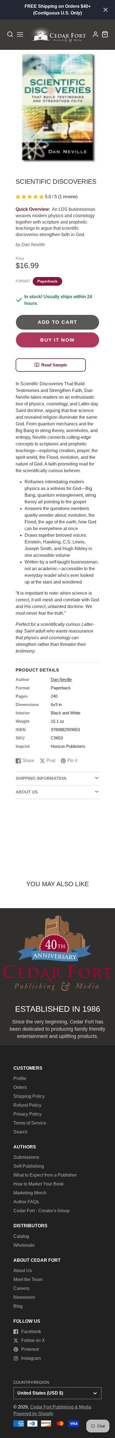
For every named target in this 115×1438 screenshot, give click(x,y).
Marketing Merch (29, 1192)
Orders (20, 1087)
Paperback (47, 281)
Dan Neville (33, 244)
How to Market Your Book (38, 1184)
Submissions (26, 1157)
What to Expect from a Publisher (45, 1175)
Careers (21, 1288)
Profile (19, 1078)
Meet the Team (27, 1279)
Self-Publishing (28, 1166)
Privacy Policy (27, 1114)
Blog (18, 1306)
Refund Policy (27, 1105)
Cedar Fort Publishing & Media (60, 1407)
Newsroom (24, 1297)
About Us (22, 1270)
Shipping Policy (29, 1096)
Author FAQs (26, 1201)
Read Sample (54, 364)
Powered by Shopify (33, 1413)
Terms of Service (29, 1123)
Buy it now (57, 340)
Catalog (21, 1236)
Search (20, 1132)
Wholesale (24, 1245)
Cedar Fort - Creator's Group (41, 1210)
